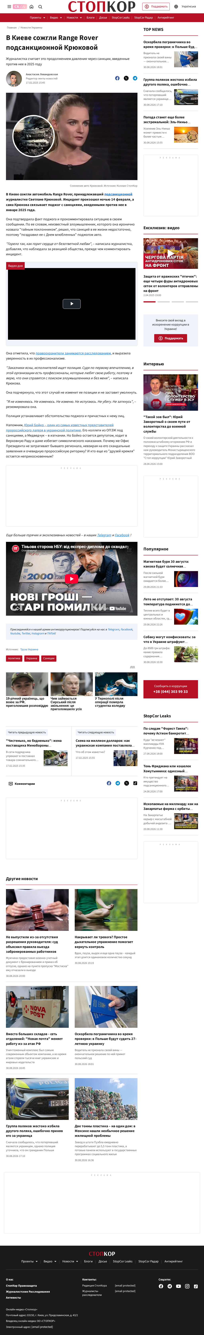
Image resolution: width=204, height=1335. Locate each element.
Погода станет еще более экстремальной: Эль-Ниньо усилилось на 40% (165, 122)
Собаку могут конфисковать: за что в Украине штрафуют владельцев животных (169, 642)
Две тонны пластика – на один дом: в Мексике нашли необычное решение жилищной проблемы (105, 1131)
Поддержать (159, 6)
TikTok (51, 633)
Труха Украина (29, 649)
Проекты (35, 18)
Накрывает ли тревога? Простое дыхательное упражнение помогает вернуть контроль (104, 942)
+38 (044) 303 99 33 (170, 691)
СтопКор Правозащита (21, 1286)
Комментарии (25, 784)
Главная (12, 28)
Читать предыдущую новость (27, 732)
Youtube (15, 633)
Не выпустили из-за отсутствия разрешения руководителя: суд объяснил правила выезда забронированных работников (32, 944)
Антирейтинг (166, 18)
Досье (103, 18)
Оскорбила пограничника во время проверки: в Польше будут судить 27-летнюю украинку (105, 1039)
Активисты (13, 1298)
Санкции (48, 658)
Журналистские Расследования (28, 1292)
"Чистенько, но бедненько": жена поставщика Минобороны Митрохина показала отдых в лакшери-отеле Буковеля (34, 748)
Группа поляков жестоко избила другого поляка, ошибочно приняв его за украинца (34, 1131)
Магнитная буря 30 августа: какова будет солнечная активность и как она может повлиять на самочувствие (166, 569)
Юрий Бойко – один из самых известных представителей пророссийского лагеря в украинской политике (60, 428)
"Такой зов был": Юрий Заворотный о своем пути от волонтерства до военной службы (166, 424)
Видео (54, 18)
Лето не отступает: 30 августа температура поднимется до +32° (167, 604)
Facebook (122, 535)
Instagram (37, 633)
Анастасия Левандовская (42, 74)
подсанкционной (118, 194)
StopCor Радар (143, 18)
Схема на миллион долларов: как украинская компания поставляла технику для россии (104, 745)
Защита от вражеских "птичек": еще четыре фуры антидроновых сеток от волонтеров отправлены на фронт (170, 284)
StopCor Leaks (120, 18)
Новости (72, 18)
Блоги (90, 18)
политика (14, 658)
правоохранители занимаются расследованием (73, 353)
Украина (31, 658)
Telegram (104, 535)
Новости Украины (31, 28)
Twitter (25, 633)
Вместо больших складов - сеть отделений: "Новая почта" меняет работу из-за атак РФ (34, 1039)
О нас (9, 1280)
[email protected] (42, 1327)
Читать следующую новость (96, 732)
